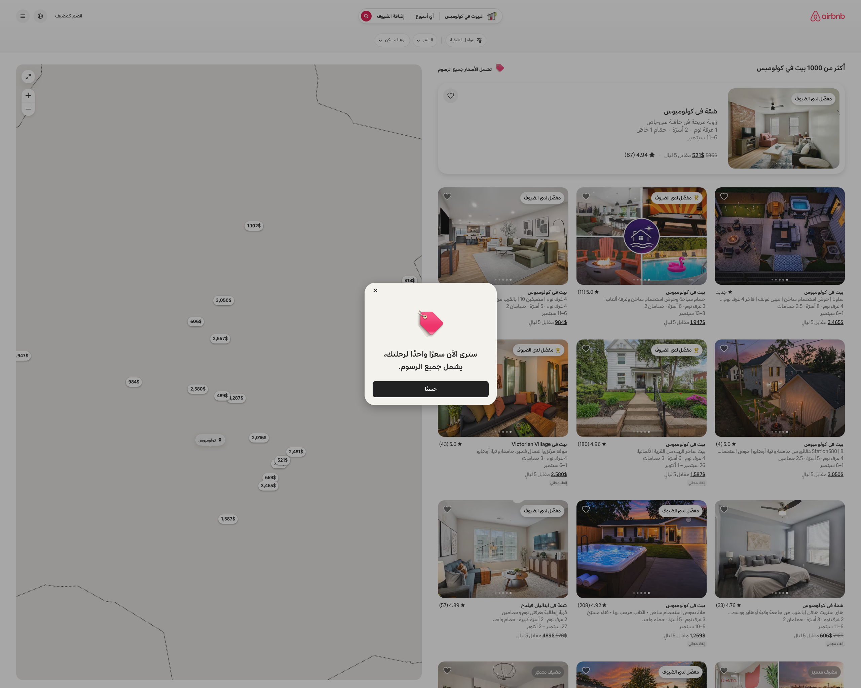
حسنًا (430, 388)
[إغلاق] (375, 290)
